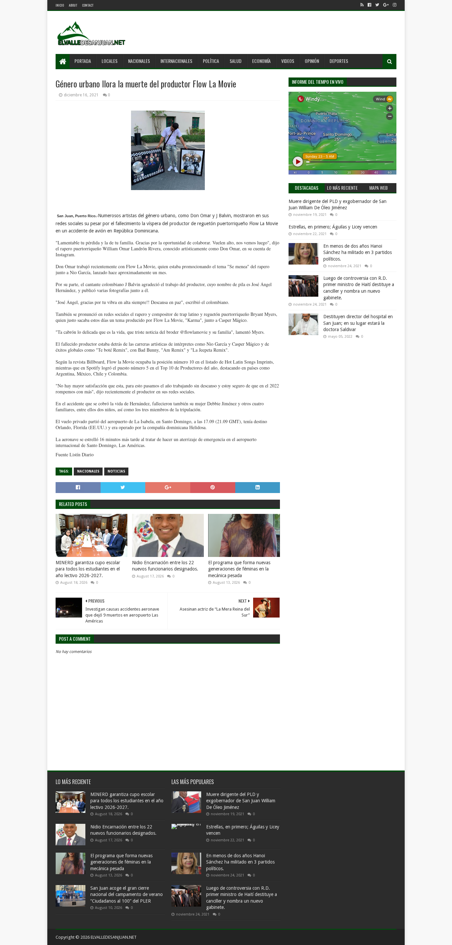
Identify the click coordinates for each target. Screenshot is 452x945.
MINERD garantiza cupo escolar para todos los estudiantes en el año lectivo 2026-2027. (88, 569)
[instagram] (393, 5)
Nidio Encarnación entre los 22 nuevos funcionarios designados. (165, 566)
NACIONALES (139, 60)
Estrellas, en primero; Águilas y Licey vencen (333, 226)
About (73, 5)
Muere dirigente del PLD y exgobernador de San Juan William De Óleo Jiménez (240, 801)
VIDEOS (287, 60)
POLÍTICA (211, 60)
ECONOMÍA (261, 60)
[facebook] (369, 5)
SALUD (236, 60)
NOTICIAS (116, 471)
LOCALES (109, 60)
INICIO (60, 5)
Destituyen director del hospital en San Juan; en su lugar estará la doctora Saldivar (358, 323)
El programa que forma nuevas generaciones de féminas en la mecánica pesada (239, 569)
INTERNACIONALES (176, 60)
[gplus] (386, 5)
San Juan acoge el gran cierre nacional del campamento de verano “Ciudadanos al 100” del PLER (126, 894)
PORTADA (82, 60)
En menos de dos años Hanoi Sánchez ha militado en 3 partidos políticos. (357, 252)
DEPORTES (339, 60)
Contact (87, 5)
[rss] (362, 5)
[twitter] (377, 5)
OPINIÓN (312, 60)
